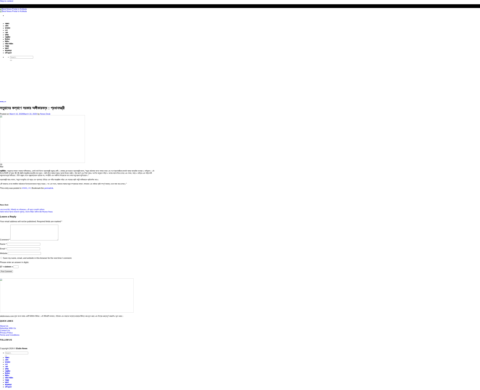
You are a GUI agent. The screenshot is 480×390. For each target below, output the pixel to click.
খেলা (6, 32)
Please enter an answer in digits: (14, 262)
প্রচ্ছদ (7, 23)
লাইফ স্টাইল (9, 44)
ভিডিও (7, 41)
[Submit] (11, 60)
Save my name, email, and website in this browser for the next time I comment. (37, 258)
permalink (48, 188)
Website (3, 253)
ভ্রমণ (7, 48)
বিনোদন (7, 39)
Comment (5, 240)
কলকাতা (7, 28)
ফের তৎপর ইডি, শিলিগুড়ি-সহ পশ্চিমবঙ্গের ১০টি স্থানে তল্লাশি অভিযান (22, 210)
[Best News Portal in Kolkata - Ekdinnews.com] (13, 10)
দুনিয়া (6, 35)
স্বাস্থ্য (7, 46)
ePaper (8, 53)
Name (3, 244)
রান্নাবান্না (8, 50)
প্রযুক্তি (7, 37)
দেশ (6, 30)
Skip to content (6, 1)
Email (3, 249)
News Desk (45, 114)
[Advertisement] (240, 80)
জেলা (6, 26)
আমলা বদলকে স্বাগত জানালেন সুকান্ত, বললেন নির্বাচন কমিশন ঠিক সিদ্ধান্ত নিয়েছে (26, 212)
